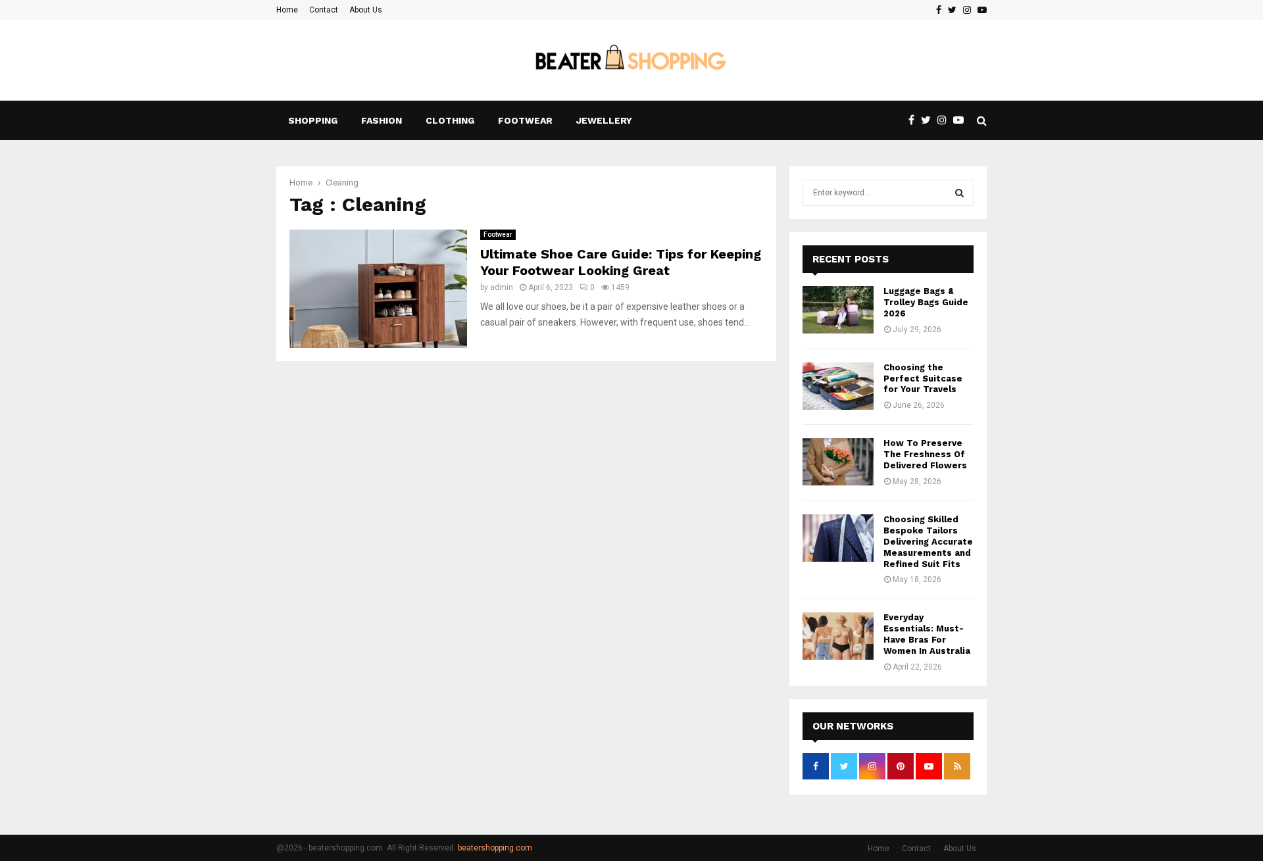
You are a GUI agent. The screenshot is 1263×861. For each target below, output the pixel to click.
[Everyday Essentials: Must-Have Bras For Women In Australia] (838, 636)
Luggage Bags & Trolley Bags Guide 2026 (925, 302)
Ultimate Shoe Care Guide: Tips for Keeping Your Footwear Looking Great (620, 262)
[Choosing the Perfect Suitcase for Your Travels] (838, 386)
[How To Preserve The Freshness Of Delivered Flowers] (838, 461)
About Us (365, 9)
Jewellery (604, 120)
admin (501, 287)
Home (287, 9)
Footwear (525, 120)
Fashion (381, 120)
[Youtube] (961, 120)
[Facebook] (914, 120)
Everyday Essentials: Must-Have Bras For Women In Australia (926, 634)
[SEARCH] (959, 193)
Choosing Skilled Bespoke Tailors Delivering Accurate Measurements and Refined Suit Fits (928, 541)
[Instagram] (945, 120)
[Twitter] (929, 120)
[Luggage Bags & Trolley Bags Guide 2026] (838, 309)
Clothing (450, 120)
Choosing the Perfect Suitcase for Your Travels (922, 378)
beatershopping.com (495, 847)
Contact (323, 9)
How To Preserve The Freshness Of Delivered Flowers (925, 454)
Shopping (312, 120)
